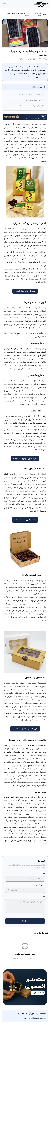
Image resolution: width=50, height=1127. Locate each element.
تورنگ (17, 147)
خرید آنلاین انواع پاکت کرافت (25, 458)
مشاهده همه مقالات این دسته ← (33, 1018)
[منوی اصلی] (4, 4)
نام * (43, 873)
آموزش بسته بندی (37, 14)
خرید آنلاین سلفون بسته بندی (25, 728)
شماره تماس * (39, 885)
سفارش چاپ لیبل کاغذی (25, 291)
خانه (44, 15)
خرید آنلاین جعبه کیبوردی (25, 520)
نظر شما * (41, 896)
